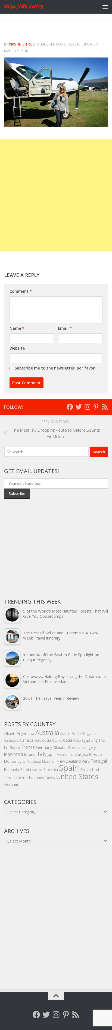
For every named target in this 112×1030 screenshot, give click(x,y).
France (28, 747)
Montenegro (14, 761)
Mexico (95, 754)
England (98, 740)
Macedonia (65, 754)
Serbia (25, 769)
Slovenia (50, 769)
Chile (38, 741)
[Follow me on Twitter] (78, 407)
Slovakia (37, 770)
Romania (11, 769)
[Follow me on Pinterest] (96, 407)
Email (65, 328)
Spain (69, 767)
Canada (26, 740)
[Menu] (105, 7)
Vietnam (11, 784)
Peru (86, 761)
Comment (21, 291)
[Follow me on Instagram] (87, 407)
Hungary (89, 747)
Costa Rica (50, 740)
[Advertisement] (56, 195)
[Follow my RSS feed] (104, 407)
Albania (9, 733)
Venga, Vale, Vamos (23, 7)
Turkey (50, 777)
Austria (65, 733)
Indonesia (13, 754)
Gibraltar (60, 747)
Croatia (65, 740)
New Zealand (69, 761)
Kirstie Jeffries (22, 44)
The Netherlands (30, 777)
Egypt (86, 740)
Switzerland (89, 769)
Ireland (29, 754)
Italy (41, 754)
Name (17, 328)
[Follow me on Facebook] (70, 407)
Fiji (6, 747)
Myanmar (49, 761)
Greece (74, 747)
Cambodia (11, 740)
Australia (47, 732)
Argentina (25, 733)
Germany (44, 747)
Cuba (77, 740)
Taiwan (9, 777)
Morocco (33, 761)
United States (77, 776)
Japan (51, 754)
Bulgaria (89, 733)
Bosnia (76, 733)
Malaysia (81, 754)
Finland (15, 747)
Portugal (99, 761)
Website (17, 348)
